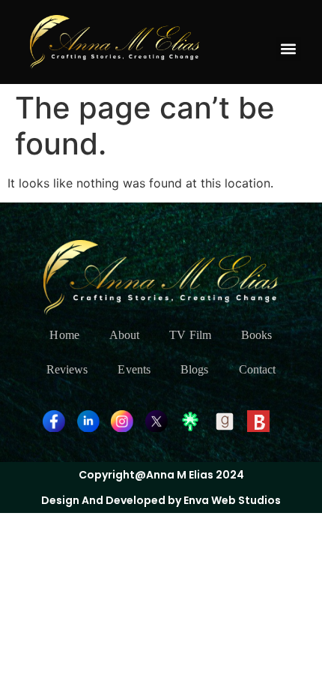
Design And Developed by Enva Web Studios (161, 500)
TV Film (190, 334)
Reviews (67, 369)
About (124, 334)
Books (257, 334)
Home (64, 334)
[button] (288, 49)
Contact (257, 369)
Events (134, 369)
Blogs (194, 369)
